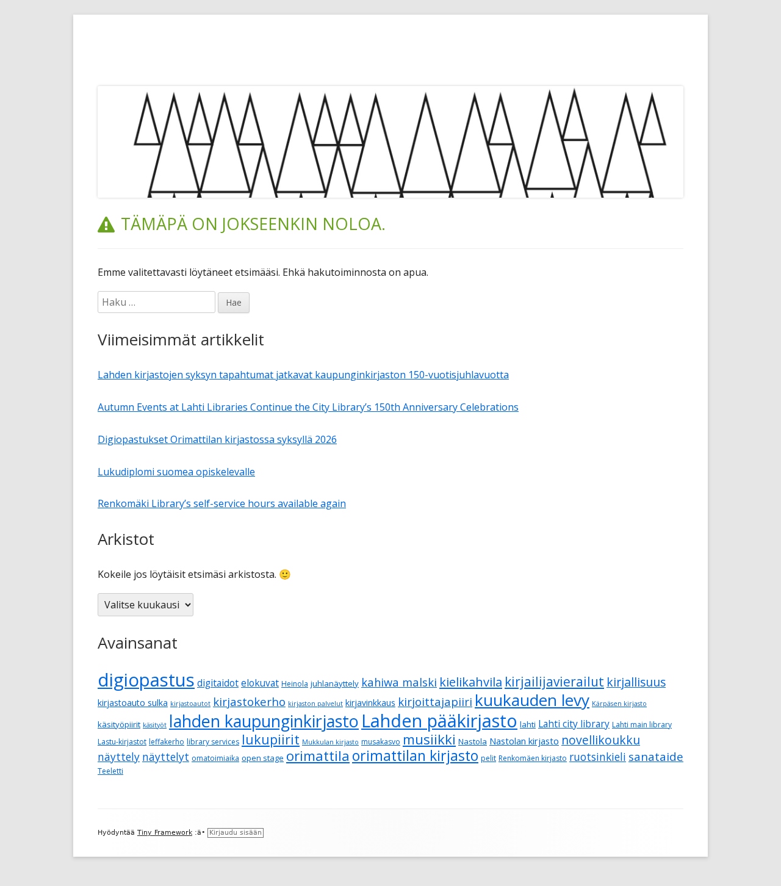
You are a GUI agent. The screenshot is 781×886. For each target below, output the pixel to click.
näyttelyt (165, 757)
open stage (263, 757)
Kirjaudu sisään (235, 833)
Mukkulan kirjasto (330, 742)
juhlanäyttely (335, 683)
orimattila (318, 755)
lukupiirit (271, 739)
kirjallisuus (636, 682)
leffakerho (166, 742)
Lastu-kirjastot (122, 742)
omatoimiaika (215, 758)
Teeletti (110, 771)
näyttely (119, 757)
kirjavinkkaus (370, 702)
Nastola (472, 741)
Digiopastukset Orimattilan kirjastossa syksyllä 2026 (217, 439)
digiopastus (146, 680)
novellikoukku (600, 740)
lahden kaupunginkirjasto (264, 721)
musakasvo (380, 742)
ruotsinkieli (597, 757)
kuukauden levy (532, 700)
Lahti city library (574, 723)
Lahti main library (642, 724)
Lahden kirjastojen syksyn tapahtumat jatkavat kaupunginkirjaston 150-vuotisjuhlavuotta (303, 374)
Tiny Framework (164, 833)
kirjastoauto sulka (133, 702)
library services (213, 742)
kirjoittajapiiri (435, 701)
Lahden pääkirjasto (439, 720)
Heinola (294, 684)
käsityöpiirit (119, 724)
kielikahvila (470, 682)
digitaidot (218, 683)
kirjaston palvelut (315, 703)
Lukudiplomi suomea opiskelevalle (176, 471)
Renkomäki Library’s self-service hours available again (222, 503)
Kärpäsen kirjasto (619, 703)
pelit (488, 758)
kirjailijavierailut (554, 681)
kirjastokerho (249, 701)
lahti (528, 724)
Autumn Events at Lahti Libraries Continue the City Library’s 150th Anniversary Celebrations (308, 407)
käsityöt (155, 725)
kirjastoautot (190, 703)
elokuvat (260, 683)
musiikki (429, 739)
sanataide (655, 757)
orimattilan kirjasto (415, 755)
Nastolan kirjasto (524, 741)
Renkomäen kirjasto (532, 758)
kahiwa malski (399, 682)
